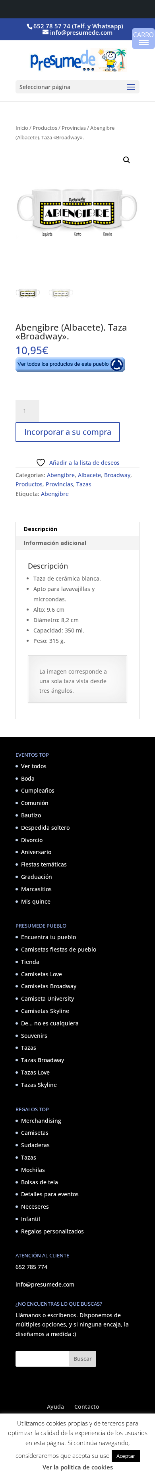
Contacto (86, 1406)
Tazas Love (35, 1072)
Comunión (34, 803)
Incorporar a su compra (67, 431)
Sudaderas (35, 1145)
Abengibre (61, 475)
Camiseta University (47, 998)
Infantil (30, 1219)
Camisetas (34, 1132)
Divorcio (32, 840)
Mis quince (35, 901)
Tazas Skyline (39, 1084)
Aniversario (36, 852)
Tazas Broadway (42, 1060)
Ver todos (33, 766)
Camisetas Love (41, 974)
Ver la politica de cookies (78, 1467)
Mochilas (33, 1170)
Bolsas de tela (39, 1182)
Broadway (117, 475)
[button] (127, 160)
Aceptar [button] (125, 1455)
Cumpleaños (37, 790)
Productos (45, 127)
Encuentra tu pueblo (48, 937)
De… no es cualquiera (50, 1023)
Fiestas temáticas (44, 864)
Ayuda (55, 1406)
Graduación (36, 876)
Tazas (83, 484)
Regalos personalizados (52, 1231)
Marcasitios (36, 889)
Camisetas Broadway (48, 986)
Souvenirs (34, 1035)
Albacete (89, 475)
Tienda (30, 962)
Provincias (74, 127)
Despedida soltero (45, 827)
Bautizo (31, 815)
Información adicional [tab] (55, 543)
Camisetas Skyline (45, 1011)
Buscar (83, 1358)
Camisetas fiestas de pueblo (58, 949)
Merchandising (41, 1120)
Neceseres (35, 1206)
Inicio (21, 127)
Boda (28, 778)
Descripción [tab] (40, 529)
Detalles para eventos (50, 1194)
